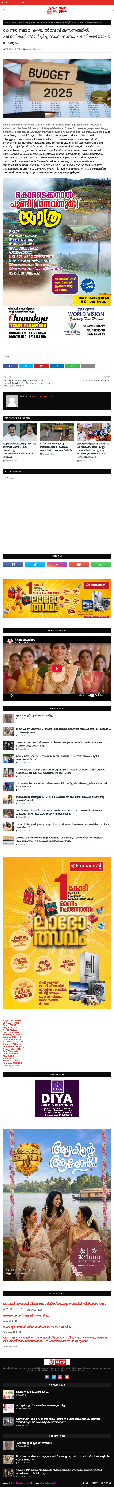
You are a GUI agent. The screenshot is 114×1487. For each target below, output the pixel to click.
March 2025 (11, 1060)
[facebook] (13, 564)
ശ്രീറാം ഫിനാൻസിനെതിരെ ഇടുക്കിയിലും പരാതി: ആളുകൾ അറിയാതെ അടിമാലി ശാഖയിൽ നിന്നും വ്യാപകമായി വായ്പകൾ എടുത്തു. (59, 839)
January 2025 (12, 1065)
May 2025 (10, 1056)
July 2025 (10, 1051)
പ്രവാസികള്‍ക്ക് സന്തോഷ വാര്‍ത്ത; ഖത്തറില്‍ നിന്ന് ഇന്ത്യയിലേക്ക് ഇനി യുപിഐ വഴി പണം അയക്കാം (61, 785)
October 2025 (12, 1044)
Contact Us (105, 1483)
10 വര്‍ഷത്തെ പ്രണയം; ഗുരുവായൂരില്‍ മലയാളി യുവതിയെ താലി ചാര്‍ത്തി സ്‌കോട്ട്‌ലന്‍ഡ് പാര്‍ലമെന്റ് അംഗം (63, 730)
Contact (21, 2)
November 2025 (13, 1042)
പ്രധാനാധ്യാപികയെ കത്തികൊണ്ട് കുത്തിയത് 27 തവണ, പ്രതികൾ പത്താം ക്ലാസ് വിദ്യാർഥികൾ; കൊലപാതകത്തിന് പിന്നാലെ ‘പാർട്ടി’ (60, 771)
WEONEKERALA (47, 1483)
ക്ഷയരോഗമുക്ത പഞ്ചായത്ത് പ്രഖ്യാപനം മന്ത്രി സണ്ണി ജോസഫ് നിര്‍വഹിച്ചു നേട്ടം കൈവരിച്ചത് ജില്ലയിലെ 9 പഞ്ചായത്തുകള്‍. (93, 450)
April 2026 (10, 1030)
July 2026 (11, 1023)
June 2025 (10, 1053)
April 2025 (10, 1058)
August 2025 (12, 1049)
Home (7, 22)
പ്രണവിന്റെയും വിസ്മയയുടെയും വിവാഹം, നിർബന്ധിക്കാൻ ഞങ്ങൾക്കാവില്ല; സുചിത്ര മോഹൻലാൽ (62, 826)
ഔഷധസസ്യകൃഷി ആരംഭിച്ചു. (26, 1315)
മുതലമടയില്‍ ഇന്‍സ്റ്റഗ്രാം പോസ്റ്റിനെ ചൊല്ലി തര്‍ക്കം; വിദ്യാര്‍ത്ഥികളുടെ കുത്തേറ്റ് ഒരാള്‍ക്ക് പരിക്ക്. (60, 798)
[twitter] (35, 564)
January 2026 (12, 1037)
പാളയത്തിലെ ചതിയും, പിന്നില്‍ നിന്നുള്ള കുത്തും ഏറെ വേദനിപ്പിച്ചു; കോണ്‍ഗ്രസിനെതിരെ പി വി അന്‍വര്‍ (19, 450)
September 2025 (13, 1046)
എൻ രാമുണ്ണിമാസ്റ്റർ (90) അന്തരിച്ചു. (34, 715)
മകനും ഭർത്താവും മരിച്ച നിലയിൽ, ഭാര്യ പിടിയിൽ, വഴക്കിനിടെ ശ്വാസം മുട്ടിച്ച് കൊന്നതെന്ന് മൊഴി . (57, 758)
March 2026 (11, 1032)
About (12, 2)
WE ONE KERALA (13, 49)
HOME (4, 2)
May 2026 (10, 1027)
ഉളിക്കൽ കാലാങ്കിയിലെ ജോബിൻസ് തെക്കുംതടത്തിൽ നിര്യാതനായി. (54, 1303)
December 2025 (13, 1039)
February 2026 (12, 1034)
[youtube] (79, 564)
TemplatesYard (23, 1483)
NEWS (14, 22)
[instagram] (57, 564)
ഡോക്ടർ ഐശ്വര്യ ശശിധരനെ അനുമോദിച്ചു (37, 1326)
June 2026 (10, 1025)
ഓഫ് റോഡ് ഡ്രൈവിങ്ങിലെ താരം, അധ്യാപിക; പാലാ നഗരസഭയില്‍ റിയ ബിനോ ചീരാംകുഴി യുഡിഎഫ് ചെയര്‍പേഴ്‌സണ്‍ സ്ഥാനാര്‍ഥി (59, 812)
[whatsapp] (101, 564)
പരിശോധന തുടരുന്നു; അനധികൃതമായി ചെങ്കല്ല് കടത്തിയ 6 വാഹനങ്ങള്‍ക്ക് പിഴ (56, 446)
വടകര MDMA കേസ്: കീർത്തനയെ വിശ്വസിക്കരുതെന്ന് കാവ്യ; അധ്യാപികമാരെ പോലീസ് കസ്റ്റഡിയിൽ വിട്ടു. (59, 744)
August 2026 (12, 1020)
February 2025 (12, 1063)
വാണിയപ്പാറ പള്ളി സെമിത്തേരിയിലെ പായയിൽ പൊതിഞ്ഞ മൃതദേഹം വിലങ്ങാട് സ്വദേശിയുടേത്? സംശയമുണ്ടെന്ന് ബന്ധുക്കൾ (55, 1339)
